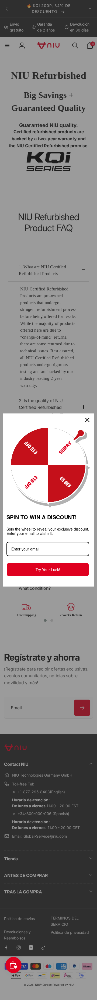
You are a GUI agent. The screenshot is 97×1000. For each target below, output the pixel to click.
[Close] (87, 419)
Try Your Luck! (48, 569)
